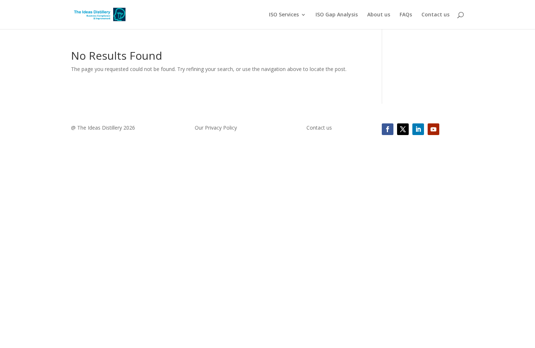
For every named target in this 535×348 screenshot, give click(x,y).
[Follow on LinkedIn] (418, 129)
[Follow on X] (403, 129)
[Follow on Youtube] (433, 129)
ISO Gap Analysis (337, 15)
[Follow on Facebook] (387, 129)
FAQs (406, 15)
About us (378, 15)
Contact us (435, 15)
